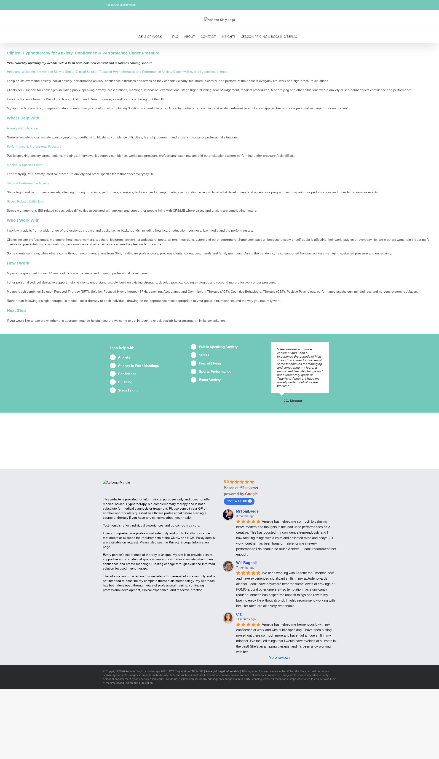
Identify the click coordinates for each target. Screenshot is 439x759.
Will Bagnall (246, 563)
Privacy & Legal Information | (223, 671)
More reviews (279, 657)
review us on (237, 501)
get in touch (140, 320)
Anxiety (124, 357)
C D (239, 614)
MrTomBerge (247, 511)
